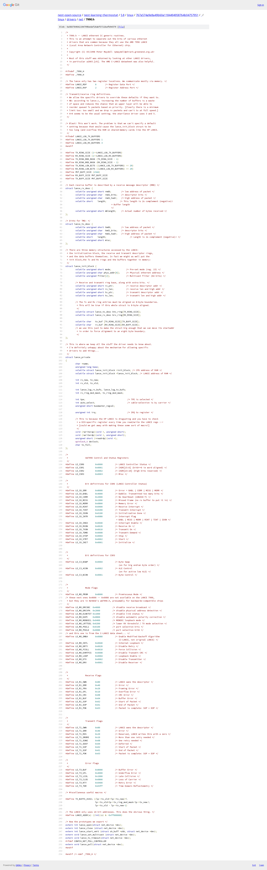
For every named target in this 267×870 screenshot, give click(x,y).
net (81, 19)
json (261, 865)
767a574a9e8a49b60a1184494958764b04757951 (167, 15)
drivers (71, 19)
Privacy (27, 865)
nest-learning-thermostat (101, 15)
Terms (35, 865)
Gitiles (19, 865)
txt (254, 865)
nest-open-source (69, 15)
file (121, 27)
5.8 (122, 15)
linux (130, 15)
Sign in (260, 4)
